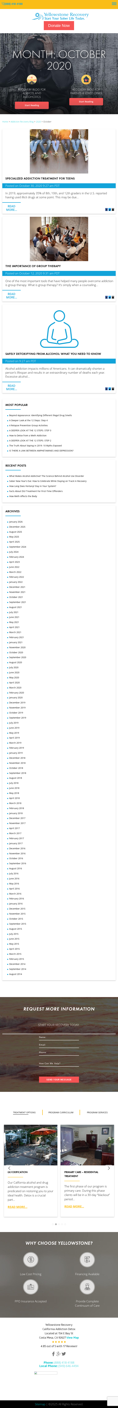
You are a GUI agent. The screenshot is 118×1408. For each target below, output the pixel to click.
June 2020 (14, 672)
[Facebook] (106, 210)
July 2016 (13, 873)
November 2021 (17, 592)
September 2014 (17, 969)
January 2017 (16, 843)
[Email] (113, 210)
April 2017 (14, 828)
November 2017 (17, 823)
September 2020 (17, 657)
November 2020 (17, 647)
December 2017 (17, 818)
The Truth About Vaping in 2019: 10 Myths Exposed (35, 445)
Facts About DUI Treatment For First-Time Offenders (36, 491)
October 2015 (16, 918)
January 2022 (16, 581)
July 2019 (13, 722)
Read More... (11, 207)
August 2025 (15, 531)
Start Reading (32, 105)
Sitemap (40, 1404)
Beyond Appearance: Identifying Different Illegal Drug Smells (40, 415)
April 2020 (14, 682)
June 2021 (14, 617)
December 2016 (17, 848)
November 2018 (17, 762)
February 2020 (16, 692)
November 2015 (17, 913)
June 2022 (14, 566)
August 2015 (15, 928)
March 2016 (15, 893)
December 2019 (17, 702)
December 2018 (17, 757)
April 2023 (14, 561)
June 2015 (14, 938)
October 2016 (16, 858)
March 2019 (15, 742)
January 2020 (16, 697)
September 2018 (17, 773)
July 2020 (13, 667)
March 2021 (15, 632)
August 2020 (15, 662)
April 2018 (14, 798)
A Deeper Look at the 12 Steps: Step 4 (28, 420)
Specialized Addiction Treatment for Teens (40, 178)
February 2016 (16, 898)
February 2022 (16, 576)
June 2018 (14, 788)
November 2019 (17, 707)
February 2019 (16, 747)
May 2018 (14, 793)
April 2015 (14, 948)
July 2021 (13, 612)
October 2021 (16, 597)
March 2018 (15, 803)
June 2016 (14, 878)
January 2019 (16, 752)
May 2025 (14, 536)
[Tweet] (109, 210)
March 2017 (15, 833)
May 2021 (14, 622)
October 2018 (16, 768)
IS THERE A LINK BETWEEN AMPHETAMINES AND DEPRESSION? (41, 450)
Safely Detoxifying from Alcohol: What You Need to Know (53, 354)
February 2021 (16, 637)
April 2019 (14, 737)
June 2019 (14, 727)
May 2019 (14, 732)
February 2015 (16, 958)
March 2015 (15, 953)
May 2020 (14, 677)
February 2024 (16, 556)
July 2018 (13, 783)
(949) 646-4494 (59, 1366)
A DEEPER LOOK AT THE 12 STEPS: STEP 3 (30, 430)
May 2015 (14, 943)
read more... (17, 1207)
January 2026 (16, 521)
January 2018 (16, 813)
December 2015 (17, 908)
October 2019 (16, 712)
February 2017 (16, 838)
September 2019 (17, 717)
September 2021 (17, 602)
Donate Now (59, 25)
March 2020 (15, 687)
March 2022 (15, 572)
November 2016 (17, 853)
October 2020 (16, 652)
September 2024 (17, 546)
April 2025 (14, 541)
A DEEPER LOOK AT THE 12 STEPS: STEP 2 (30, 440)
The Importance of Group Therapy (33, 266)
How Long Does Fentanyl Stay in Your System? (32, 486)
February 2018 (16, 808)
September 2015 (17, 923)
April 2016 (14, 888)
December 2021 (17, 587)
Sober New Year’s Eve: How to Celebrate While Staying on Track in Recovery (48, 481)
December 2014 (17, 964)
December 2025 (17, 526)
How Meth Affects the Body (23, 496)
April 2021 (14, 627)
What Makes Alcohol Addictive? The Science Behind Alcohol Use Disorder (46, 476)
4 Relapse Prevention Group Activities (28, 425)
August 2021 (15, 607)
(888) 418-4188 (13, 4)
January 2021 (16, 642)
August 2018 (15, 777)
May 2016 (14, 883)
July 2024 (13, 551)
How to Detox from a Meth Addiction (28, 435)
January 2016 (16, 903)
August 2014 (15, 974)
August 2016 (15, 868)
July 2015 (13, 933)
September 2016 (17, 863)
